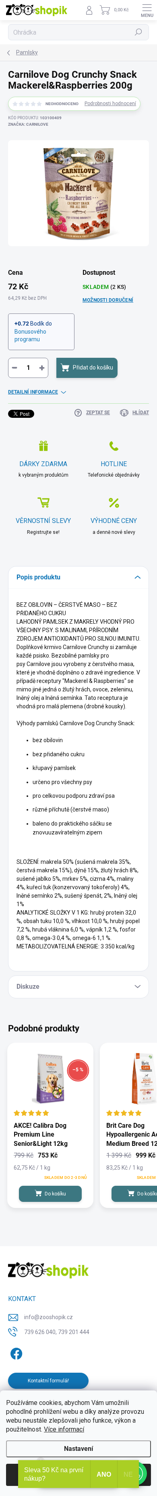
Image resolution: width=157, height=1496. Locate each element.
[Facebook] (15, 1352)
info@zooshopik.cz (48, 1317)
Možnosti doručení (108, 300)
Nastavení (78, 1448)
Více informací (64, 1429)
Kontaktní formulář (48, 1381)
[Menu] (147, 10)
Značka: (28, 124)
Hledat (138, 32)
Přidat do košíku (93, 367)
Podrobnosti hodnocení (110, 103)
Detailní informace (33, 392)
